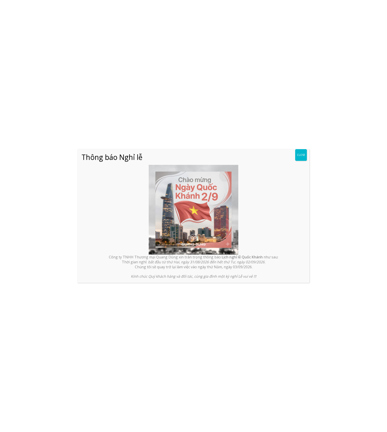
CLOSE (301, 155)
